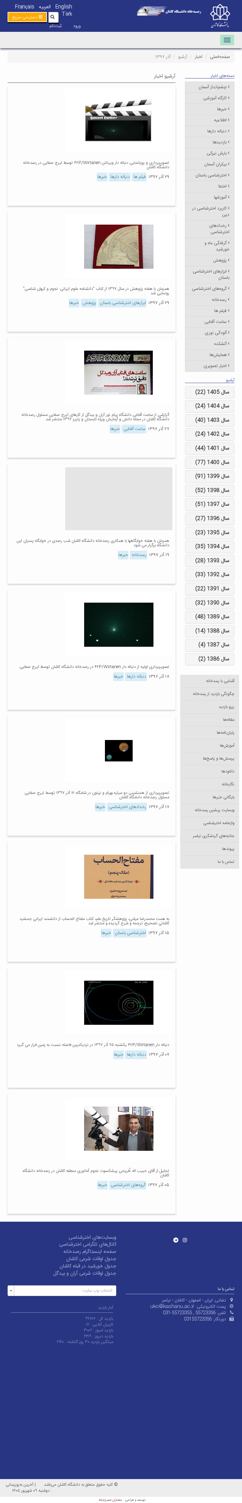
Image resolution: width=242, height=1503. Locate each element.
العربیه (45, 7)
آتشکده (220, 344)
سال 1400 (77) (212, 462)
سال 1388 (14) (212, 631)
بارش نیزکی (217, 153)
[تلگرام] (175, 1239)
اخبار (198, 57)
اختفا (222, 186)
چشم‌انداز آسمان (213, 87)
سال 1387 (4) (214, 645)
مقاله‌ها (228, 719)
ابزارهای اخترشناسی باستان (122, 303)
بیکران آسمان (215, 164)
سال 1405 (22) (212, 392)
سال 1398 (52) (212, 490)
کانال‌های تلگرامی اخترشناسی (87, 1244)
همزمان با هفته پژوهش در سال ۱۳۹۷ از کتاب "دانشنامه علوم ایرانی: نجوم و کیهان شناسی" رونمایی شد (96, 291)
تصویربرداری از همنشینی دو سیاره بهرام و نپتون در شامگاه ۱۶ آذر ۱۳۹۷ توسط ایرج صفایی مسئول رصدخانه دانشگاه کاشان (97, 795)
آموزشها (220, 197)
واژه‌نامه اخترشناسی (218, 823)
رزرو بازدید (226, 706)
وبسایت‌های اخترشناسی (92, 1237)
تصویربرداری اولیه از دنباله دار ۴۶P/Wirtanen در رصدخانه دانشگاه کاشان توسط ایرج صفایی (94, 666)
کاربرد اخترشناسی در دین (210, 212)
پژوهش (88, 303)
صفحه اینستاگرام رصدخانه (89, 1252)
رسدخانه (138, 555)
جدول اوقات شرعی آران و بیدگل (84, 1273)
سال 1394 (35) (212, 546)
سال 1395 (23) (212, 533)
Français (24, 7)
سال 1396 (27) (212, 518)
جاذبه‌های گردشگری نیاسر (213, 836)
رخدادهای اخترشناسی (126, 807)
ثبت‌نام (55, 26)
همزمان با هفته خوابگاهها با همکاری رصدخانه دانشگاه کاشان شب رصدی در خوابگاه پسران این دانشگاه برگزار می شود (93, 543)
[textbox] (63, 1291)
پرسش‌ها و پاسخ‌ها (218, 758)
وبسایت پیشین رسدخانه (214, 810)
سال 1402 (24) (212, 434)
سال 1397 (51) (212, 504)
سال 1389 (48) (212, 617)
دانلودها (228, 771)
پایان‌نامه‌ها (225, 732)
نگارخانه (228, 784)
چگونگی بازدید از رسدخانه (213, 694)
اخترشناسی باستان (129, 933)
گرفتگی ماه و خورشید (217, 246)
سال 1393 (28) (212, 561)
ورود (77, 26)
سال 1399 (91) (212, 476)
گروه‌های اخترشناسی (128, 1185)
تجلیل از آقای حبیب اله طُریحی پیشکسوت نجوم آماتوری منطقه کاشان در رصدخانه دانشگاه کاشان (96, 1173)
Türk (67, 14)
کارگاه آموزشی (215, 98)
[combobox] (62, 1290)
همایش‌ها (218, 355)
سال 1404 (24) (212, 406)
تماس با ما (226, 861)
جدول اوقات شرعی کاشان (91, 1259)
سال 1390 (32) (212, 603)
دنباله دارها (119, 177)
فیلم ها (139, 177)
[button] (27, 17)
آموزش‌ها (227, 745)
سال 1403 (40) (212, 420)
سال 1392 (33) (212, 575)
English (63, 7)
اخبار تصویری (215, 366)
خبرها (102, 177)
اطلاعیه (220, 120)
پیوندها (228, 849)
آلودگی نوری (216, 333)
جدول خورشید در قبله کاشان (88, 1266)
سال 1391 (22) (212, 589)
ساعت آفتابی (134, 429)
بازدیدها (220, 142)
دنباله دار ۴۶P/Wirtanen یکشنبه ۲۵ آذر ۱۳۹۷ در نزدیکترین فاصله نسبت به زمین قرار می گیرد (93, 1044)
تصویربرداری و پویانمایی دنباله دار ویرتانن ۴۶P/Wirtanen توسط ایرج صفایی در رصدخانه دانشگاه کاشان (96, 165)
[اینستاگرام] (185, 1239)
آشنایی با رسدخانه (220, 681)
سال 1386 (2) (214, 659)
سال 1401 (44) (212, 448)
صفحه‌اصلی (220, 57)
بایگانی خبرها (223, 797)
